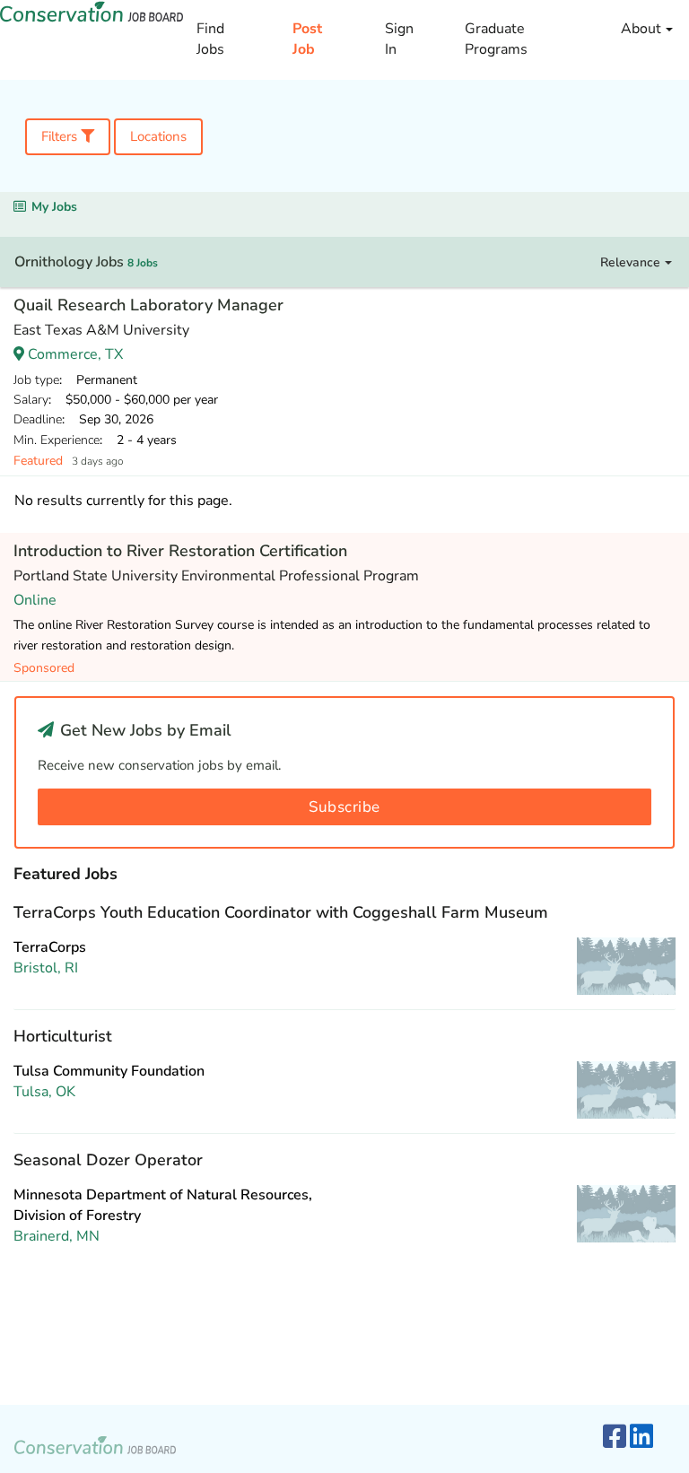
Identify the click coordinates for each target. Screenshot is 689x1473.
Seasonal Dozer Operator (108, 1160)
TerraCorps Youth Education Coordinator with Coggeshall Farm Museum (280, 912)
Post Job (307, 39)
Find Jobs (210, 39)
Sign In (399, 39)
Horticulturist (62, 1036)
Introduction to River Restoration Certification (180, 551)
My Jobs (54, 206)
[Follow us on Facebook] (614, 1437)
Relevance (632, 262)
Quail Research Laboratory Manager (148, 305)
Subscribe (344, 807)
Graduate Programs (496, 39)
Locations (158, 136)
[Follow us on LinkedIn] (641, 1437)
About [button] (643, 29)
